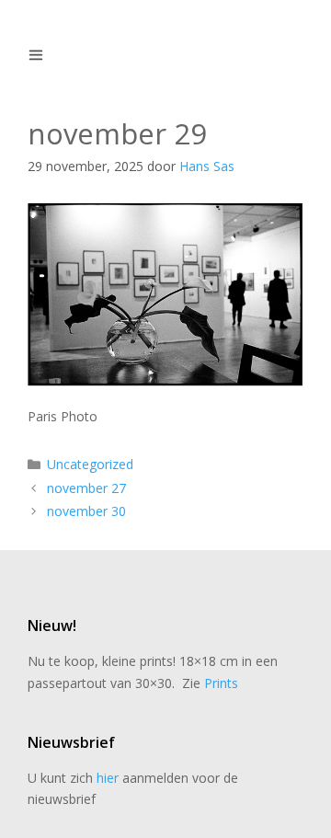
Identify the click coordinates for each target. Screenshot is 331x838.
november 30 (86, 511)
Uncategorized (90, 464)
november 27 (86, 488)
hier (108, 777)
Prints (221, 683)
